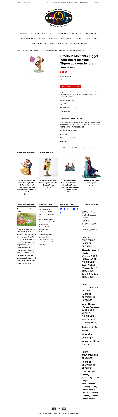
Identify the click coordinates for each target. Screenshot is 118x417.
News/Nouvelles (43, 229)
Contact (52, 43)
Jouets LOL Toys (62, 413)
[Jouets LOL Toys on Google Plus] (71, 209)
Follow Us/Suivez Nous (39, 43)
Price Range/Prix (76, 33)
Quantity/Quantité (66, 76)
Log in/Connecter (52, 3)
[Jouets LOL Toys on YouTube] (61, 213)
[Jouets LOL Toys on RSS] (64, 213)
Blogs (88, 38)
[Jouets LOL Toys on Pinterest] (68, 209)
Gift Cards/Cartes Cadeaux (78, 43)
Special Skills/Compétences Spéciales (32, 38)
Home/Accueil (24, 33)
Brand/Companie (63, 33)
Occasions (79, 38)
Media (96, 38)
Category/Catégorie (66, 38)
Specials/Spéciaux (91, 33)
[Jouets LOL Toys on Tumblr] (77, 209)
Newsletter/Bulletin (44, 227)
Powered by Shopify (74, 413)
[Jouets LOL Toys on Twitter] (61, 209)
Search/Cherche (62, 43)
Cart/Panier (85, 3)
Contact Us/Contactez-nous (47, 219)
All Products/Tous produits (39, 33)
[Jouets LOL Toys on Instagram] (74, 209)
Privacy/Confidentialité (45, 234)
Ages (52, 33)
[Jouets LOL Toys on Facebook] (64, 209)
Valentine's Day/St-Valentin (30, 50)
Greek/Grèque (52, 38)
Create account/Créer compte (69, 3)
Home (18, 50)
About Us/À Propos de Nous (47, 214)
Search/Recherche (44, 209)
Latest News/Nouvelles (25, 204)
